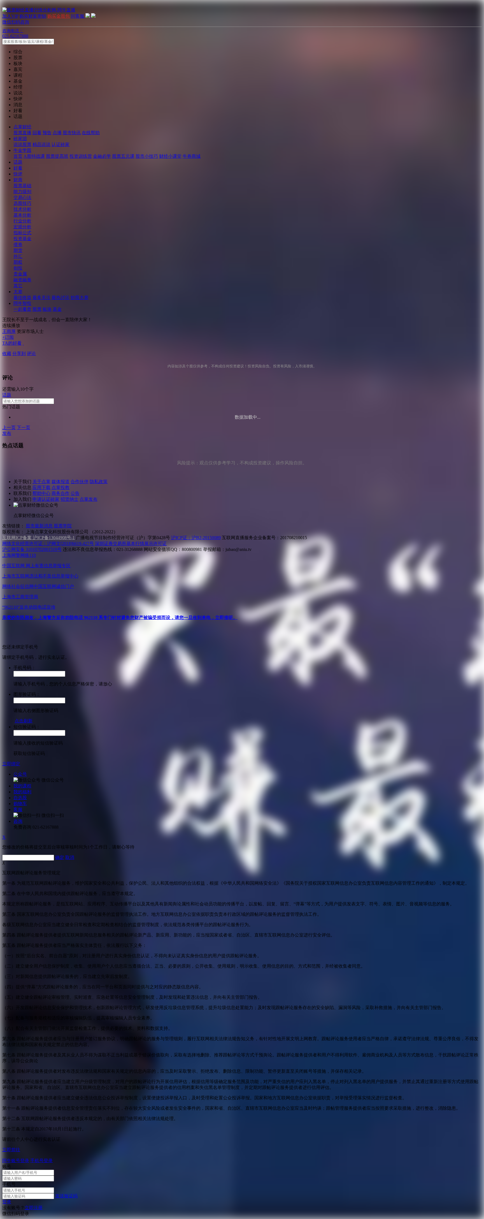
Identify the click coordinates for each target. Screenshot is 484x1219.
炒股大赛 (80, 297)
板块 (47, 309)
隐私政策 (99, 481)
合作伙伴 (80, 481)
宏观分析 (22, 226)
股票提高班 (57, 156)
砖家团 (20, 138)
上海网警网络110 (19, 555)
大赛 (17, 291)
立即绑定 (11, 763)
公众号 (20, 774)
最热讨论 (60, 297)
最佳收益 (22, 297)
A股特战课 (34, 156)
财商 (17, 179)
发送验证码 (66, 1195)
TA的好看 (12, 343)
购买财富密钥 (32, 16)
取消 (69, 857)
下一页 (23, 427)
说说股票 (22, 144)
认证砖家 (60, 144)
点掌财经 (22, 126)
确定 (59, 857)
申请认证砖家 (45, 499)
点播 (57, 132)
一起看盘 (22, 309)
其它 (17, 285)
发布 (6, 433)
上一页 (9, 427)
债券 (17, 244)
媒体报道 (60, 481)
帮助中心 (41, 493)
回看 (36, 132)
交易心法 (22, 197)
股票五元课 (123, 156)
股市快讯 (72, 132)
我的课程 (22, 786)
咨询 (17, 821)
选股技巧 (22, 203)
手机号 (9, 1184)
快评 (17, 174)
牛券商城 (192, 156)
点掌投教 (60, 487)
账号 (6, 1166)
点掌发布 (88, 499)
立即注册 (34, 1207)
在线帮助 (91, 132)
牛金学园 (22, 150)
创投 (17, 268)
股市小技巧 (147, 156)
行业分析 (22, 221)
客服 (17, 809)
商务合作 (60, 493)
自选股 (20, 797)
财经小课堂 (170, 156)
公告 (75, 493)
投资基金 (22, 238)
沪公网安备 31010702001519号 (32, 549)
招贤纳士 (69, 499)
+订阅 (8, 337)
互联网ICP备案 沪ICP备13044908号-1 (38, 537)
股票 (36, 309)
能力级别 (22, 191)
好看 (17, 168)
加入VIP (10, 16)
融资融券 (22, 279)
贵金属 (20, 274)
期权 (17, 262)
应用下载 (41, 487)
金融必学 (102, 156)
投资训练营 (80, 156)
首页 (17, 156)
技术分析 (22, 209)
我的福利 (22, 791)
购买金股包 (58, 16)
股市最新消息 (39, 525)
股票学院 (63, 525)
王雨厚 (9, 331)
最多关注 (41, 297)
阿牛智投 (22, 303)
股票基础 (22, 185)
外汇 (17, 256)
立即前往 (11, 1149)
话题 (17, 162)
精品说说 (41, 144)
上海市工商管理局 (20, 596)
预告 (47, 132)
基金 (57, 309)
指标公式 (22, 232)
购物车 (20, 803)
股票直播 (22, 132)
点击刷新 (23, 721)
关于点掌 (41, 481)
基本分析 (22, 215)
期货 (17, 250)
